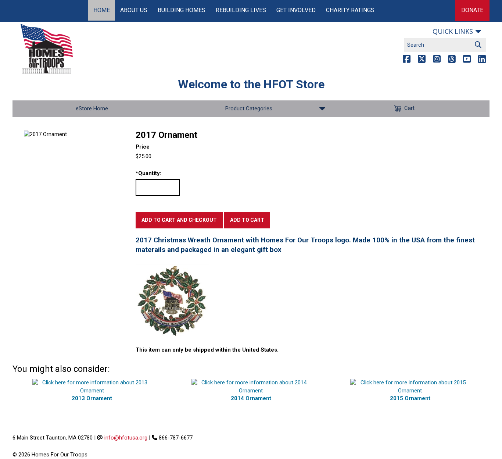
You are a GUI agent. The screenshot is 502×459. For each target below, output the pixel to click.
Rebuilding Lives (241, 10)
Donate (472, 10)
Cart (409, 108)
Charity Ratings (350, 10)
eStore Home (92, 108)
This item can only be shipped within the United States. (207, 349)
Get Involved (296, 10)
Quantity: (148, 173)
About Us (133, 10)
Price (143, 146)
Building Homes (181, 10)
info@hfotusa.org (125, 437)
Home (101, 10)
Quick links (453, 31)
